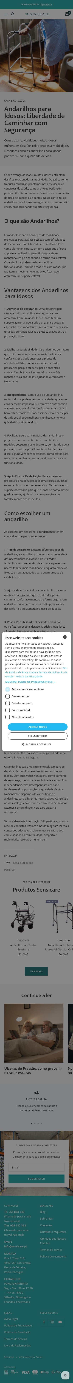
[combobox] (65, 637)
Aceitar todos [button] (38, 726)
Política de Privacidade (29, 676)
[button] (36, 681)
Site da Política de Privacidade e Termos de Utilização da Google (36, 672)
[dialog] (36, 691)
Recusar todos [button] (37, 736)
